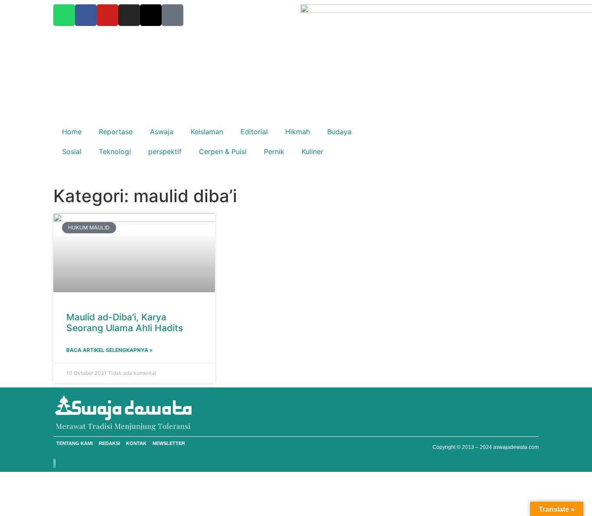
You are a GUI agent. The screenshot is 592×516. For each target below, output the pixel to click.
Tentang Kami (74, 443)
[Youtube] (107, 15)
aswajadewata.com (516, 447)
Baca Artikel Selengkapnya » (109, 350)
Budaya (339, 131)
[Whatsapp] (64, 15)
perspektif (165, 151)
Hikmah (297, 131)
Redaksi (109, 443)
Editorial (254, 131)
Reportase (116, 131)
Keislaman (207, 131)
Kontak (136, 443)
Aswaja (161, 131)
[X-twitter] (151, 15)
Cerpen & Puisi (223, 151)
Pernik (274, 151)
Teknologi (115, 151)
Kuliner (312, 151)
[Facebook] (86, 15)
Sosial (71, 151)
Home (71, 131)
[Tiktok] (172, 15)
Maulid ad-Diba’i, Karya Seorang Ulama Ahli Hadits (124, 322)
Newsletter (169, 443)
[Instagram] (129, 15)
